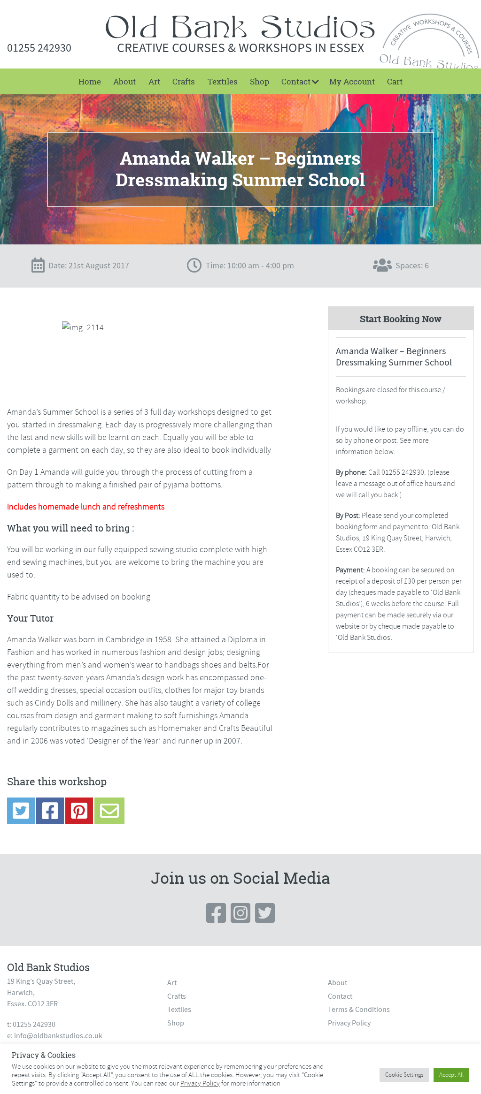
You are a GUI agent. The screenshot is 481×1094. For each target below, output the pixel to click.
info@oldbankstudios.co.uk (58, 1036)
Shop (259, 81)
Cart (395, 81)
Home (89, 81)
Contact (295, 81)
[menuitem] (89, 81)
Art (154, 81)
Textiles (223, 81)
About (124, 81)
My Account (352, 81)
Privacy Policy (349, 1023)
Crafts (183, 81)
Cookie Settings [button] (404, 1075)
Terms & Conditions (359, 1009)
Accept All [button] (451, 1075)
